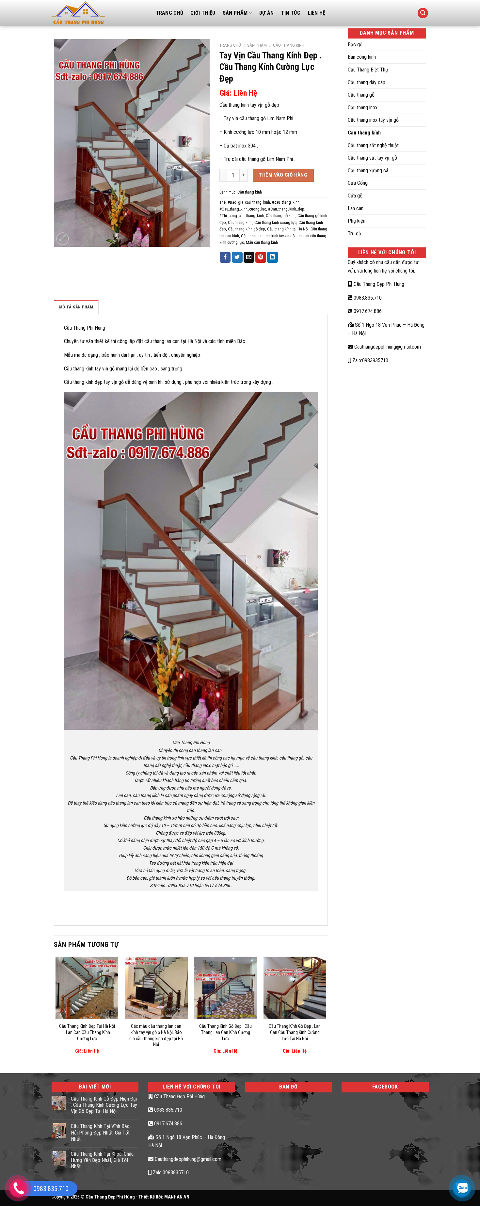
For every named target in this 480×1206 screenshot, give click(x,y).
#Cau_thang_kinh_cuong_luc (242, 209)
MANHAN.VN (176, 1197)
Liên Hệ (317, 13)
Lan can (355, 208)
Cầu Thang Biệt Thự (368, 70)
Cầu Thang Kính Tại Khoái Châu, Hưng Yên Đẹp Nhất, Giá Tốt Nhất (103, 1160)
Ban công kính (362, 57)
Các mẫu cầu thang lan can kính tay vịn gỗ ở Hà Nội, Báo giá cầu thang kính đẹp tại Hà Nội (156, 1035)
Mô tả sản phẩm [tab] (76, 307)
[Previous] (56, 1009)
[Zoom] (62, 238)
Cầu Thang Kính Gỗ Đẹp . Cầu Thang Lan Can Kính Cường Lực (225, 1032)
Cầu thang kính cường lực (275, 222)
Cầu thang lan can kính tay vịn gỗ (268, 235)
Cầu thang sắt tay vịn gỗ (372, 158)
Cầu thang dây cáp (366, 82)
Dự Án (266, 13)
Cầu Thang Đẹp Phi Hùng (378, 284)
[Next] (326, 1009)
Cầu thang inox (362, 107)
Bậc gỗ (355, 44)
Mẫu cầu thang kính (262, 242)
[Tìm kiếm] (423, 13)
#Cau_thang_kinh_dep (286, 209)
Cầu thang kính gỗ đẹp (246, 229)
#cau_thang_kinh (285, 202)
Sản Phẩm (235, 13)
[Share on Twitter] (237, 257)
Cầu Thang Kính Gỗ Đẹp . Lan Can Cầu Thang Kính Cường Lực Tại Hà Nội (295, 1032)
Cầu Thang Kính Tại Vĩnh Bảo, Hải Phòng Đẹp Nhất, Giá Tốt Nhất (101, 1132)
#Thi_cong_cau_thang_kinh (241, 215)
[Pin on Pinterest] (260, 257)
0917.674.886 (367, 311)
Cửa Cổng (358, 183)
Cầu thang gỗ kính (281, 215)
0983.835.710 (367, 298)
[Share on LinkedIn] (272, 257)
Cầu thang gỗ (361, 95)
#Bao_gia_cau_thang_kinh (249, 202)
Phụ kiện (356, 221)
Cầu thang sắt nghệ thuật (373, 145)
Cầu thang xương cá (368, 170)
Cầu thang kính (364, 133)
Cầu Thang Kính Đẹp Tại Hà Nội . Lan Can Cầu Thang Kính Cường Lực (87, 1032)
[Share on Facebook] (225, 257)
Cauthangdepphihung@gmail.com (387, 347)
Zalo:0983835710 (369, 360)
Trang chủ (230, 45)
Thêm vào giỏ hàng (283, 175)
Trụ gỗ (354, 233)
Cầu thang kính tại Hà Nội (288, 229)
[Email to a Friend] (249, 257)
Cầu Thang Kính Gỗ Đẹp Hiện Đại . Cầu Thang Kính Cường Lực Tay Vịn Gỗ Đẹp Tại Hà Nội (104, 1105)
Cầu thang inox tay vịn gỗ (373, 120)
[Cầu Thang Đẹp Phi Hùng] (99, 13)
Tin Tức (290, 13)
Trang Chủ (170, 13)
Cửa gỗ (355, 196)
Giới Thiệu (202, 13)
